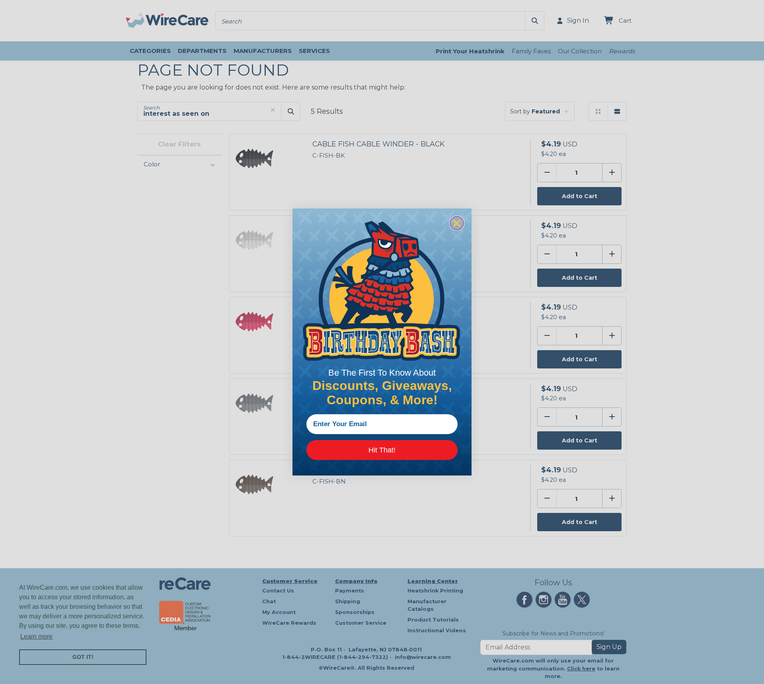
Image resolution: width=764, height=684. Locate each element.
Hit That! (382, 450)
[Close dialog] (457, 223)
